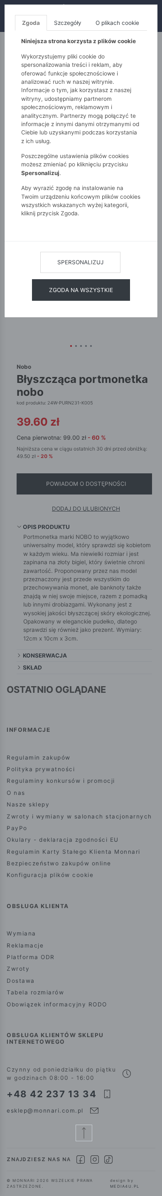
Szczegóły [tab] (67, 22)
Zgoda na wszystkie (81, 290)
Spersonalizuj (80, 262)
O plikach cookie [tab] (117, 22)
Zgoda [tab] (31, 22)
